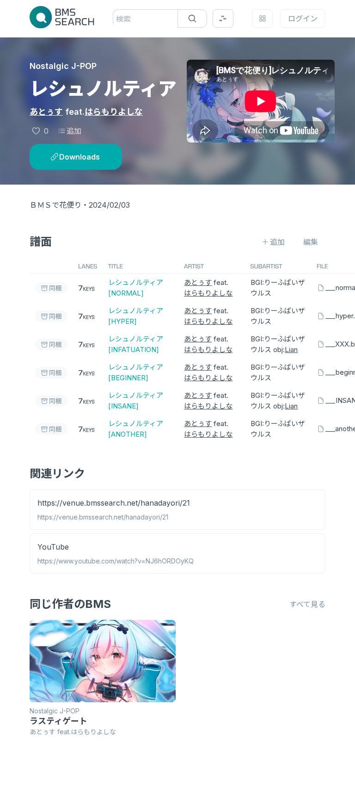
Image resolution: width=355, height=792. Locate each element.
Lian (291, 349)
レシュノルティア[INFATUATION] (135, 344)
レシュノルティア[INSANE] (135, 400)
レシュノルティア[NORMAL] (135, 287)
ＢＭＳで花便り (55, 205)
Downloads (79, 156)
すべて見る (307, 604)
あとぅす (46, 112)
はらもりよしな (114, 112)
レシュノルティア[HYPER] (135, 316)
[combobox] (117, 19)
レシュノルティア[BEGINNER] (135, 372)
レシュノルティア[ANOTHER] (135, 429)
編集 (310, 242)
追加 (74, 131)
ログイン (303, 18)
